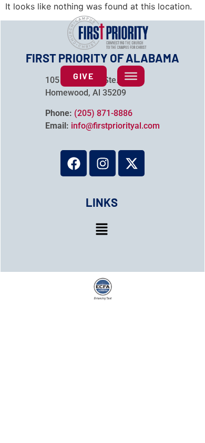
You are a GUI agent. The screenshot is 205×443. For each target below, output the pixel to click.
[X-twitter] (131, 163)
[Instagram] (102, 163)
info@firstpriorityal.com (115, 126)
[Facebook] (73, 163)
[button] (101, 229)
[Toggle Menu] (131, 76)
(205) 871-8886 (103, 113)
